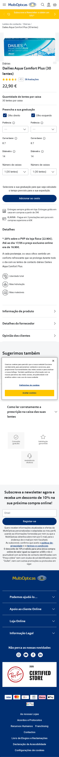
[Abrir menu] (4, 4)
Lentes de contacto (11, 24)
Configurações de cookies (29, 750)
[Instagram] (18, 654)
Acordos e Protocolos (29, 720)
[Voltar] (4, 14)
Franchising (41, 726)
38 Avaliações (32, 79)
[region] (30, 378)
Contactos (29, 732)
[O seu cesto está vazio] (55, 4)
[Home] (22, 4)
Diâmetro (7, 151)
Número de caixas (11, 164)
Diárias (26, 24)
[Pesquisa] (42, 4)
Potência (6, 122)
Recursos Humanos (22, 726)
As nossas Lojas (29, 714)
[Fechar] (53, 360)
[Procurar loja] (49, 4)
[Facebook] (33, 654)
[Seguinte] (55, 14)
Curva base (7, 138)
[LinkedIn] (40, 654)
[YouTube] (25, 654)
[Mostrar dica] (13, 123)
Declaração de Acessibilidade (29, 744)
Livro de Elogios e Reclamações (30, 738)
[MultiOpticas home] (29, 578)
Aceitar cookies (29, 393)
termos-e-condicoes (37, 546)
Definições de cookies (29, 385)
